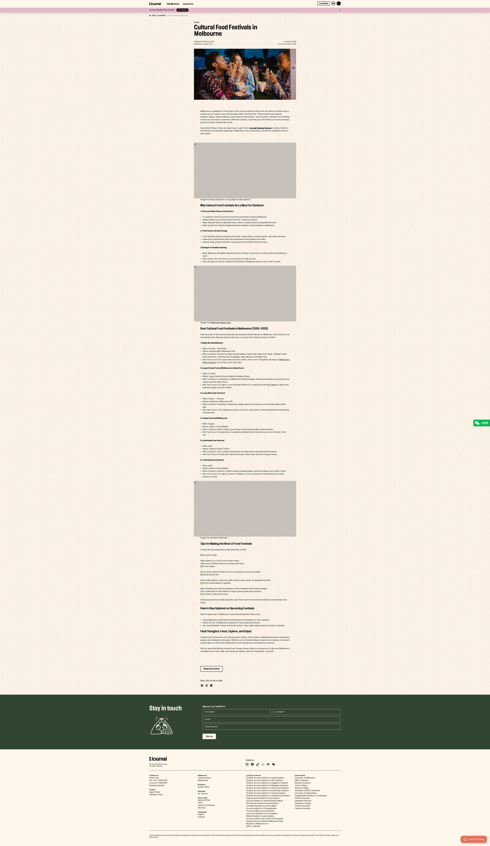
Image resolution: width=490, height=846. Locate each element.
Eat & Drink (161, 15)
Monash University (302, 783)
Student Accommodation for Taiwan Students (265, 793)
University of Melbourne (305, 778)
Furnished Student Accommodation (261, 806)
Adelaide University (303, 801)
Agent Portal (154, 792)
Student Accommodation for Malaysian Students (267, 785)
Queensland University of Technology (311, 796)
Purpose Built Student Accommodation (263, 798)
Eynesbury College (303, 803)
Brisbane (201, 785)
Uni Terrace (203, 794)
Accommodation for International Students (264, 801)
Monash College (302, 788)
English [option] (201, 814)
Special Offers (204, 800)
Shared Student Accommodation (260, 816)
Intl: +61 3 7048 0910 (158, 780)
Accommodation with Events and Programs (264, 819)
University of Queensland (305, 793)
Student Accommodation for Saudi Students (265, 778)
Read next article (211, 669)
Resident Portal (156, 795)
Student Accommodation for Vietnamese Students (268, 796)
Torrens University (302, 806)
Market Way (203, 780)
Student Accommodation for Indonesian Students (267, 791)
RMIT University (301, 780)
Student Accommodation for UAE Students (264, 780)
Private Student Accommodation (260, 811)
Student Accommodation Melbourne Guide (264, 821)
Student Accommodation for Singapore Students (267, 783)
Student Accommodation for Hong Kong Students (267, 788)
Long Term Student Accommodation (261, 814)
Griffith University (302, 798)
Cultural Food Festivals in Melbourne (178, 15)
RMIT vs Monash (253, 826)
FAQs (200, 803)
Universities (300, 775)
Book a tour (154, 778)
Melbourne (202, 775)
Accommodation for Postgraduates (261, 808)
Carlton (274, 385)
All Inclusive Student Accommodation (262, 803)
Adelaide (201, 791)
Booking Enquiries (156, 785)
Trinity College (301, 785)
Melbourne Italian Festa (221, 323)
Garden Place (203, 787)
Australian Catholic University (307, 791)
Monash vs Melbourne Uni (257, 824)
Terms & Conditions (206, 805)
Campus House (204, 778)
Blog (154, 15)
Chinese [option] (201, 817)
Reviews (201, 808)
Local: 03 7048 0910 (158, 783)
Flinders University (303, 808)
